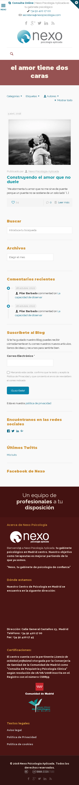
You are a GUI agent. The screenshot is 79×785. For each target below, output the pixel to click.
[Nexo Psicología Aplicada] (39, 37)
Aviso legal (14, 730)
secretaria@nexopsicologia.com (41, 15)
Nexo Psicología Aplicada (44, 171)
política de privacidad (38, 403)
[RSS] (53, 23)
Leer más (63, 202)
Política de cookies (20, 744)
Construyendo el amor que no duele (39, 179)
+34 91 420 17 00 (40, 10)
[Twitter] (39, 23)
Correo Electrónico (21, 355)
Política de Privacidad (21, 737)
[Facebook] (26, 23)
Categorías (13, 96)
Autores (51, 96)
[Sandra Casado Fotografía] (27, 772)
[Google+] (33, 23)
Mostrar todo (64, 100)
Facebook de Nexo (26, 471)
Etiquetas (31, 96)
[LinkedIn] (46, 23)
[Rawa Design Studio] (43, 772)
